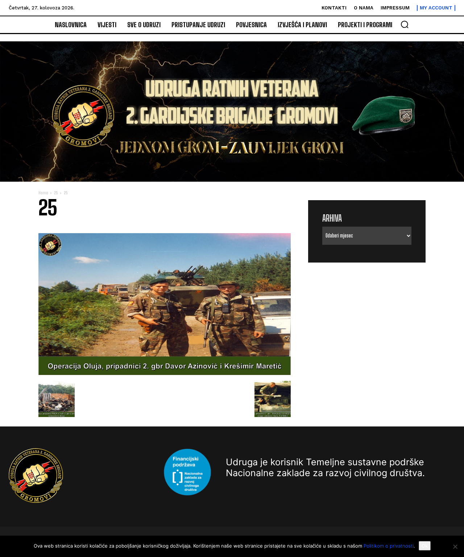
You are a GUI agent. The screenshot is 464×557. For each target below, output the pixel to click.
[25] (164, 373)
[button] (404, 24)
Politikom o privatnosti (389, 546)
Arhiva (332, 218)
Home (43, 192)
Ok (425, 546)
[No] (455, 546)
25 (56, 192)
